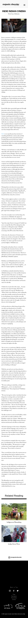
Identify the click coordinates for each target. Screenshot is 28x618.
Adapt (24, 613)
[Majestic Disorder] (11, 4)
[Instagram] (10, 591)
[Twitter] (18, 591)
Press (14, 594)
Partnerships (14, 597)
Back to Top (14, 587)
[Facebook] (14, 591)
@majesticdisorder (16, 557)
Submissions (14, 596)
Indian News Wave (14, 544)
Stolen (2, 134)
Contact (14, 599)
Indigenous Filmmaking (14, 522)
